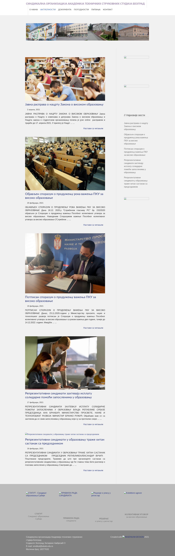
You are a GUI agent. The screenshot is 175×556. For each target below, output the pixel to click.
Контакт (107, 10)
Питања (95, 10)
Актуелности (48, 10)
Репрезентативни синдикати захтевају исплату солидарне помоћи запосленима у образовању (135, 166)
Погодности (81, 10)
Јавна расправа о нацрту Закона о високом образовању (64, 104)
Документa (64, 10)
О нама (33, 10)
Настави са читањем (93, 128)
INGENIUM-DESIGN (134, 537)
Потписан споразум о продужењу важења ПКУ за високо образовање (136, 152)
